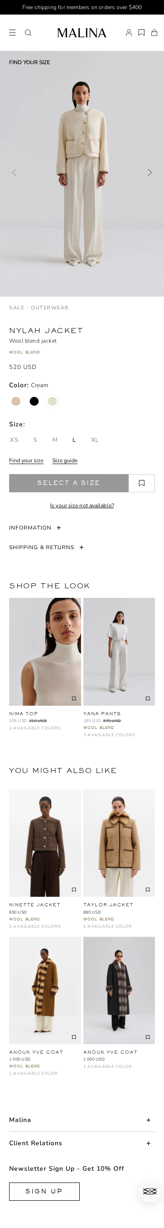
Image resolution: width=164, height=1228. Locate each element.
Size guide (64, 460)
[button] (28, 32)
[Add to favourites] (141, 483)
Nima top (23, 713)
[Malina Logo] (82, 32)
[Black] (34, 401)
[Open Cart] (154, 32)
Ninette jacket (35, 904)
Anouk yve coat (36, 1052)
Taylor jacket (108, 904)
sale (16, 307)
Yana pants (102, 713)
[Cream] (52, 401)
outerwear (50, 307)
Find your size (26, 460)
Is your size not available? (82, 505)
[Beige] (16, 401)
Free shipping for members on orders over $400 (82, 7)
